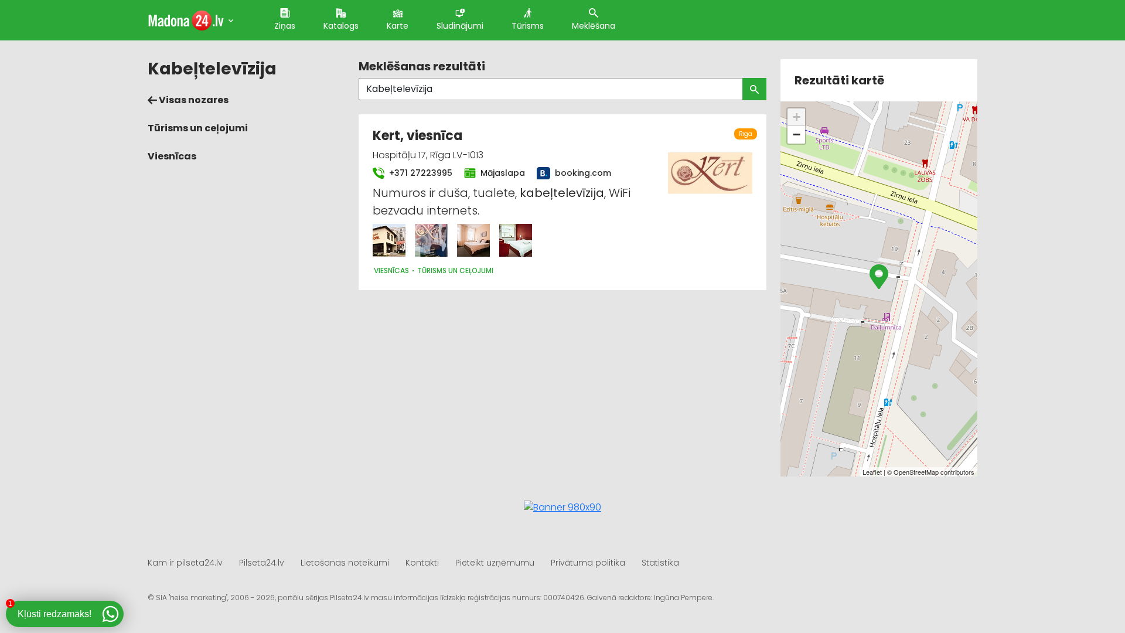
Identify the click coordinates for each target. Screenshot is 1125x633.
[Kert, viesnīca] (389, 240)
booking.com (581, 173)
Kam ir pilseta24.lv (185, 563)
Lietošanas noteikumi (345, 563)
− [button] (796, 134)
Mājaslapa (501, 173)
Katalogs (341, 26)
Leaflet (872, 472)
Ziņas (284, 26)
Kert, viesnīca (417, 136)
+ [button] (796, 117)
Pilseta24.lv (261, 563)
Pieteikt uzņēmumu (494, 563)
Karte (397, 26)
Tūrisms (528, 26)
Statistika (660, 563)
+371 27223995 (419, 173)
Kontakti (422, 563)
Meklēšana (593, 26)
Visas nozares (193, 100)
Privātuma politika (588, 563)
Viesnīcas (172, 156)
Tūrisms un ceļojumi (198, 128)
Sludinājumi (460, 26)
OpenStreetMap (916, 472)
